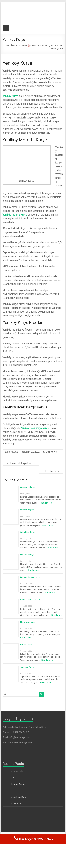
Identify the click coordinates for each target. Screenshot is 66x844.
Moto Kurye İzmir (27, 622)
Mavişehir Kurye (27, 555)
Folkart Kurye (26, 644)
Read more (46, 502)
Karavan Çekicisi (27, 487)
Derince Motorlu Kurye (30, 600)
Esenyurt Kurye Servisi (21, 463)
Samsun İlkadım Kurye (30, 577)
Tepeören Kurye (27, 667)
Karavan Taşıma (27, 510)
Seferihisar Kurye (27, 532)
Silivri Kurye (51, 471)
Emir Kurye (12, 452)
